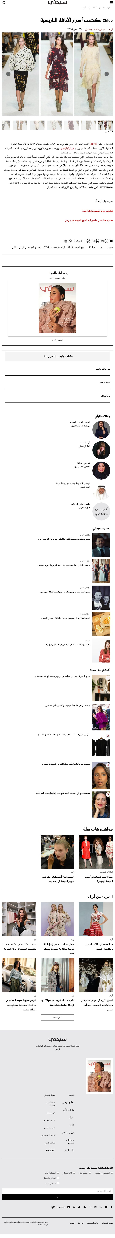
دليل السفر (69, 1150)
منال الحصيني (84, 508)
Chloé (93, 144)
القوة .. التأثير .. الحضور (102, 369)
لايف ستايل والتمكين (102, 1173)
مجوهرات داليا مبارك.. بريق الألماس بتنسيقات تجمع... (66, 764)
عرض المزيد (57, 1017)
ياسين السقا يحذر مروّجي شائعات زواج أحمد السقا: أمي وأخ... (65, 592)
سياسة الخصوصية (92, 1223)
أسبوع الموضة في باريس (29, 247)
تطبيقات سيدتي (48, 1135)
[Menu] (111, 2)
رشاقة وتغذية (85, 614)
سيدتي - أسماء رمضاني (95, 30)
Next (8, 74)
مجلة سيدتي (49, 1095)
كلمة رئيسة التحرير (60, 356)
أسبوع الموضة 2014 (77, 247)
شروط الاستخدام (107, 1223)
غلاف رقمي (50, 1143)
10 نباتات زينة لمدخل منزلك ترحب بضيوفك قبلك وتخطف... (61, 676)
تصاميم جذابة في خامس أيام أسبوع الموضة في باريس (89, 220)
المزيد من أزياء (100, 896)
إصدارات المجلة (58, 273)
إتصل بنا (72, 1223)
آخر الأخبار (50, 1150)
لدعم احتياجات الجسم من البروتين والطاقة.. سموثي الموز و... (65, 618)
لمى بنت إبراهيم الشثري (80, 426)
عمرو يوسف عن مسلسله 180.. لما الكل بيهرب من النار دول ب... (64, 539)
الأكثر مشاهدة (100, 670)
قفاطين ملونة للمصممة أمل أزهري (97, 211)
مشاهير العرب (85, 535)
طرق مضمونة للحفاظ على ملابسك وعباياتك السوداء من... (63, 735)
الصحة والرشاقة (50, 1173)
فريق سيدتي (49, 1127)
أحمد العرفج (85, 487)
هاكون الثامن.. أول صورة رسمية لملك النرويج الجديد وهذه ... (63, 565)
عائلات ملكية (85, 561)
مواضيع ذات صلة (98, 829)
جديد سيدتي (101, 528)
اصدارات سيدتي (70, 1141)
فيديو (71, 1095)
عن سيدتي (50, 1112)
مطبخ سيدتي (68, 1102)
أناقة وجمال (67, 1173)
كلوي (14, 247)
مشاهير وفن (83, 1173)
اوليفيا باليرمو (67, 148)
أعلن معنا (81, 1223)
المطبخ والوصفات (49, 1178)
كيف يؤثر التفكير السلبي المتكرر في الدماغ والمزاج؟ (68, 645)
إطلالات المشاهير (106, 872)
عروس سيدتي (68, 1132)
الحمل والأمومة (50, 1183)
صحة (88, 641)
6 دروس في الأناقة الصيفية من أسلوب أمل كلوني (67, 706)
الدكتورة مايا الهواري (82, 467)
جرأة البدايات (105, 396)
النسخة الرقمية (57, 340)
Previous (107, 74)
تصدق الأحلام (105, 382)
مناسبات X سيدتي (50, 1104)
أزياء (111, 30)
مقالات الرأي (102, 416)
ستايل (71, 1117)
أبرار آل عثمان (84, 446)
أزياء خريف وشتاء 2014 (54, 247)
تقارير (72, 1125)
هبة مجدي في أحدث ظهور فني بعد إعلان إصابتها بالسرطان (63, 793)
